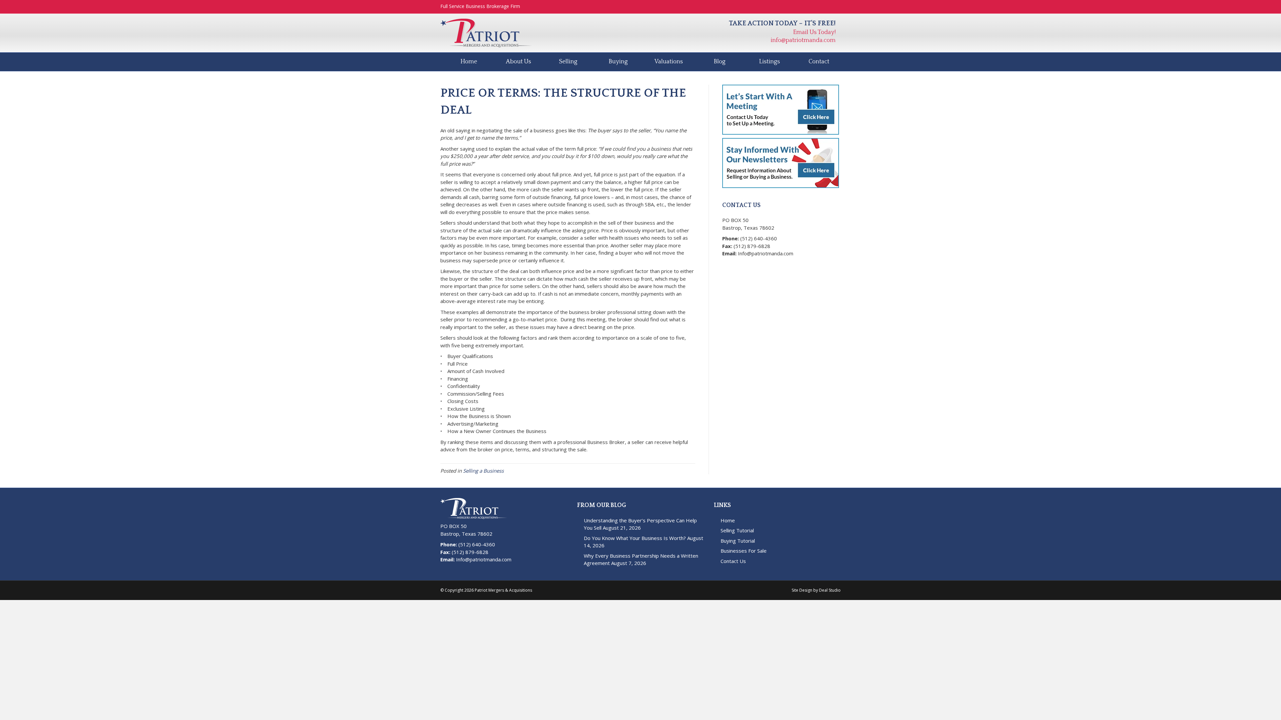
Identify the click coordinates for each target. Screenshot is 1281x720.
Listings (769, 61)
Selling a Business (483, 470)
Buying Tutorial (738, 540)
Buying (618, 61)
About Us (518, 61)
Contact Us (733, 561)
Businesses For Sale (744, 550)
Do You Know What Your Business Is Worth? (635, 538)
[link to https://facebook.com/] (727, 264)
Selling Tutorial (737, 530)
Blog (720, 61)
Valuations (669, 61)
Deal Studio (830, 590)
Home (468, 61)
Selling (568, 61)
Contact (819, 61)
